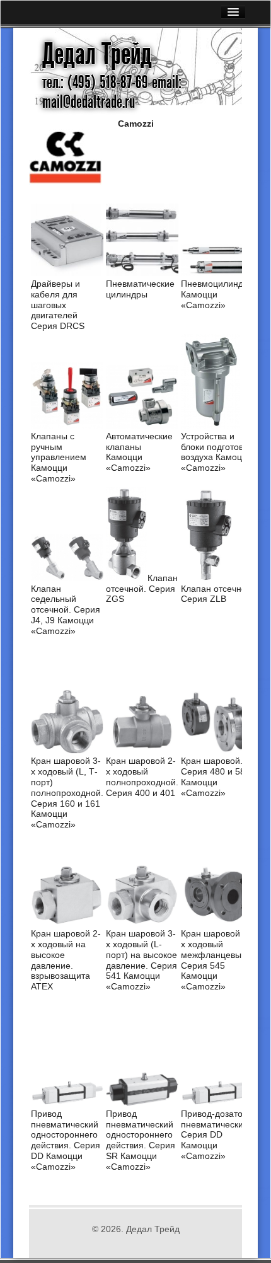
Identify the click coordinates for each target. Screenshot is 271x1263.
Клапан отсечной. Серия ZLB (217, 594)
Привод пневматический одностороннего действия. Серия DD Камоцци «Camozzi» (65, 1140)
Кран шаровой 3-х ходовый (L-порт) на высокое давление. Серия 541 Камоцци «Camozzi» (141, 959)
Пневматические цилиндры (140, 289)
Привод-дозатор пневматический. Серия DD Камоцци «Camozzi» (216, 1135)
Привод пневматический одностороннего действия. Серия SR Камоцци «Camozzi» (140, 1140)
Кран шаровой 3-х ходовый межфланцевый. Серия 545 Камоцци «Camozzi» (216, 959)
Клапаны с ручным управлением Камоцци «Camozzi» (58, 457)
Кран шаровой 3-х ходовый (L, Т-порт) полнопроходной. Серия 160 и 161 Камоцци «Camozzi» (67, 792)
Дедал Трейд (97, 54)
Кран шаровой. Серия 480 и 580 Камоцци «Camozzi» (215, 776)
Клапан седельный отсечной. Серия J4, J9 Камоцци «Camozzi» (65, 610)
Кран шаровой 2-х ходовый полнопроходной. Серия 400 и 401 (142, 776)
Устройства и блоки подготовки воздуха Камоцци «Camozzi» (216, 452)
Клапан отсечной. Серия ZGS (142, 588)
